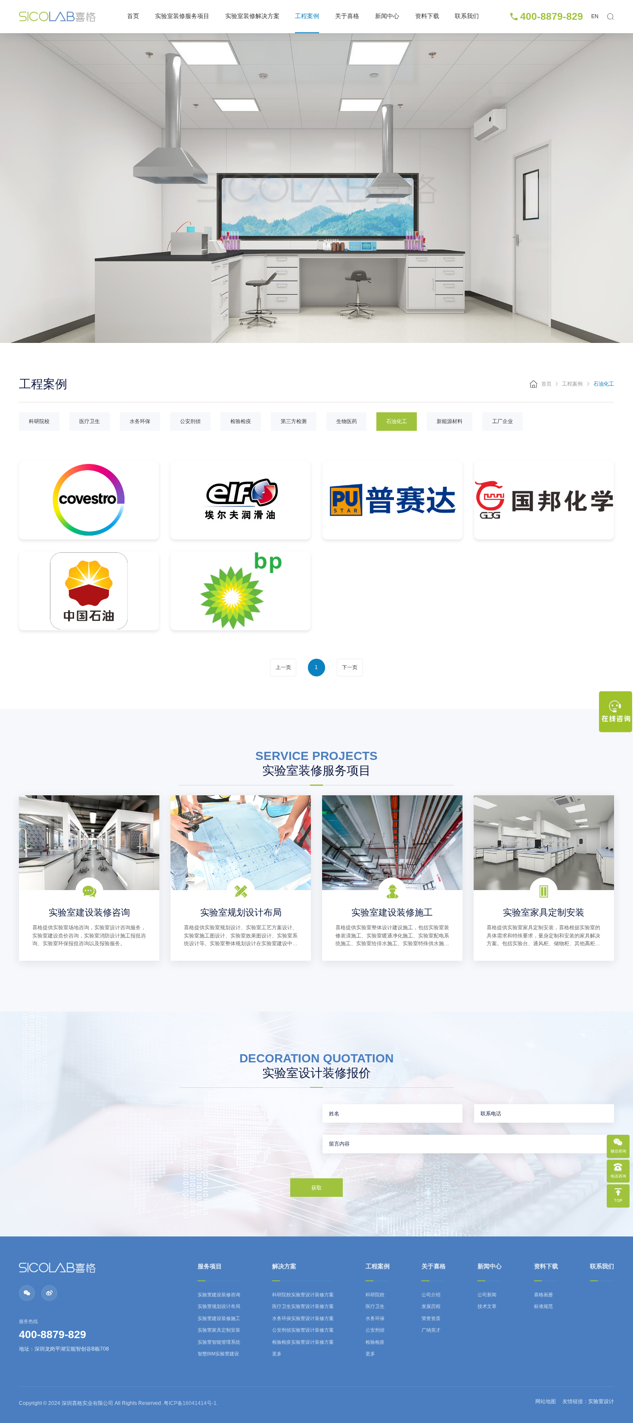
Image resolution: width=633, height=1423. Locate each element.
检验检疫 (240, 421)
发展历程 (431, 1306)
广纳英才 (431, 1330)
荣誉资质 (431, 1318)
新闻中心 (387, 16)
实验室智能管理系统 (219, 1342)
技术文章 (487, 1306)
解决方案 (284, 1266)
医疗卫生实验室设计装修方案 (303, 1306)
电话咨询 (618, 1176)
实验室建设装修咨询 (219, 1294)
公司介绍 (431, 1294)
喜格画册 (543, 1294)
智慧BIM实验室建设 (218, 1353)
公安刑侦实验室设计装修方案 (303, 1330)
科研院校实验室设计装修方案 (303, 1294)
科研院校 (39, 421)
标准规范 (543, 1306)
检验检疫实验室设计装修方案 (303, 1342)
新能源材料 (449, 421)
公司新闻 (487, 1294)
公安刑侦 (190, 421)
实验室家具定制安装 (219, 1330)
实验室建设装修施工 (219, 1318)
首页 (133, 16)
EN (595, 16)
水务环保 (140, 421)
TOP (618, 1201)
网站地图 (545, 1401)
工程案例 (307, 16)
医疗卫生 (89, 421)
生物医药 (346, 421)
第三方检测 (294, 421)
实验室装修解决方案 (252, 16)
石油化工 (396, 421)
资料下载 (427, 16)
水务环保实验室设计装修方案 (303, 1318)
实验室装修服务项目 (182, 16)
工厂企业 (502, 421)
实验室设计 (601, 1401)
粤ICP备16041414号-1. (191, 1403)
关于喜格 (347, 16)
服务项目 (210, 1266)
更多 (277, 1353)
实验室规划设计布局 (219, 1306)
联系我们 (467, 16)
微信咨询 (618, 1151)
